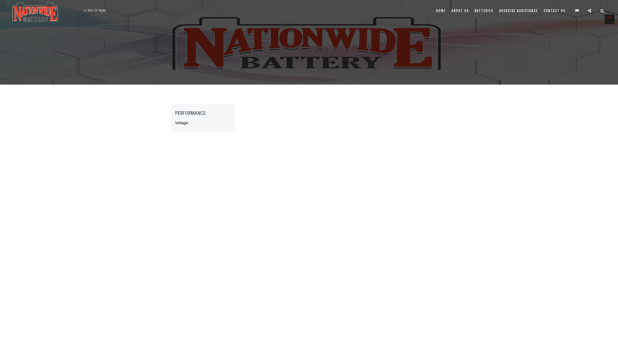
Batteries (484, 11)
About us (460, 11)
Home (441, 11)
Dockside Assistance (518, 11)
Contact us (554, 11)
